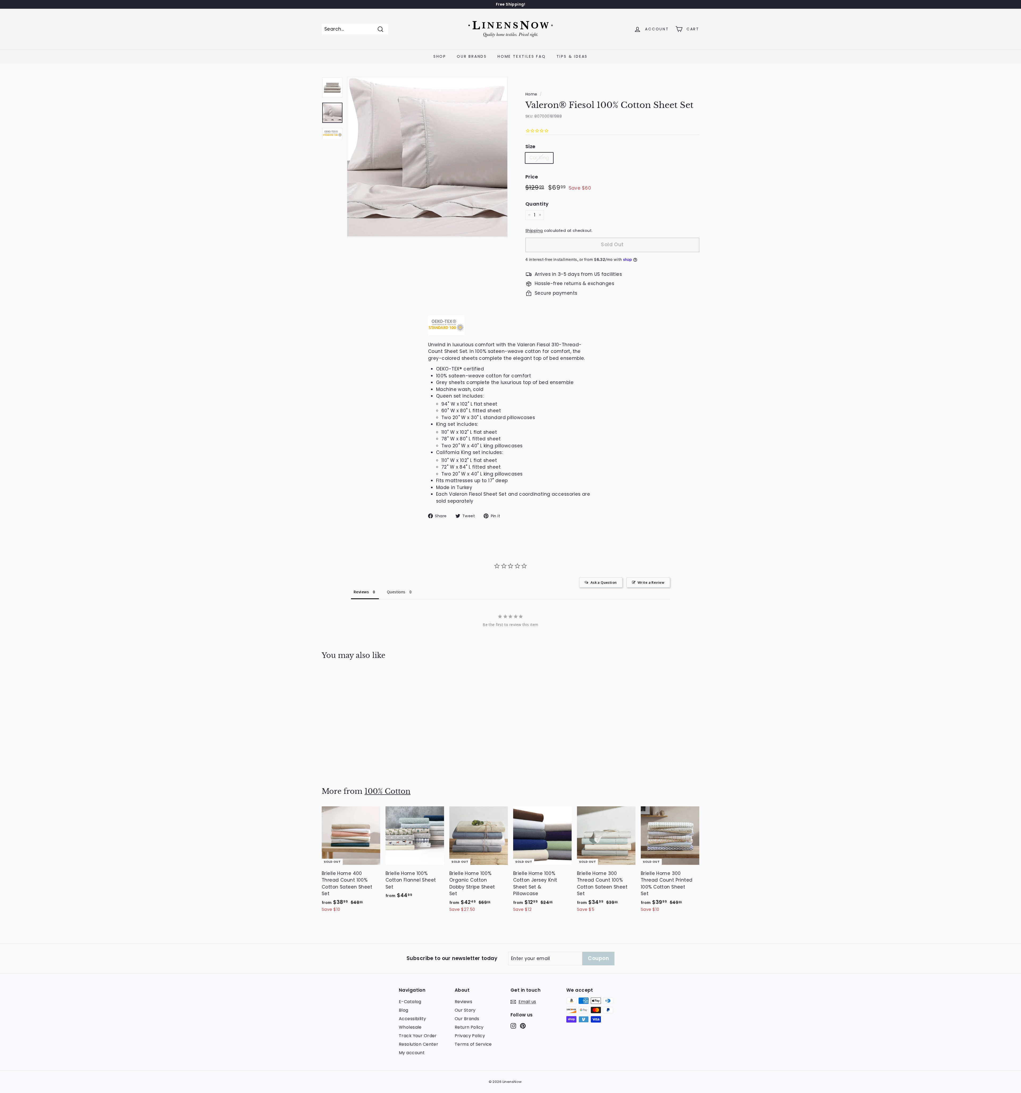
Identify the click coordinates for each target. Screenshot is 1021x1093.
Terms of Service (473, 1044)
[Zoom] (427, 157)
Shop (439, 56)
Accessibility (412, 1019)
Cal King (539, 158)
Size (530, 146)
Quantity (537, 204)
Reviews (463, 1002)
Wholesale (410, 1027)
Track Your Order (418, 1036)
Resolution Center (418, 1044)
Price (531, 176)
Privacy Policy (470, 1036)
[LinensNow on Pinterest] (523, 1026)
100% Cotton (388, 791)
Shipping (534, 230)
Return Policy (469, 1027)
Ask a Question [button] (604, 582)
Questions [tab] (396, 591)
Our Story (465, 1010)
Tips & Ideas (572, 56)
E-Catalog (410, 1002)
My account (412, 1053)
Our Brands (472, 56)
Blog (403, 1010)
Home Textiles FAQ (521, 56)
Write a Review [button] (651, 582)
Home (531, 94)
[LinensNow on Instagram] (513, 1026)
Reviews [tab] (361, 591)
